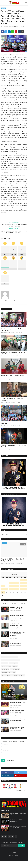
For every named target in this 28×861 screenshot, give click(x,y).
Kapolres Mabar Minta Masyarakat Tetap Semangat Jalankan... (17, 703)
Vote (3, 760)
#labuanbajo (4, 663)
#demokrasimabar (15, 660)
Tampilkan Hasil (10, 760)
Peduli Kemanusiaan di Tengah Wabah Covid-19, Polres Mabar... (17, 728)
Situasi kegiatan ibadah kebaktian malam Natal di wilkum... (18, 820)
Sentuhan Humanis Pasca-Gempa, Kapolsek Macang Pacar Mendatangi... (17, 634)
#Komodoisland (5, 669)
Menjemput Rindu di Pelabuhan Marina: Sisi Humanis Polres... (17, 616)
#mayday (15, 675)
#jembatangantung (13, 663)
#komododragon (13, 657)
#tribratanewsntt (5, 660)
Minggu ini (5, 603)
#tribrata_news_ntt (6, 672)
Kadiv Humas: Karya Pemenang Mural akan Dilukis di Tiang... (12, 329)
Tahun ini (23, 603)
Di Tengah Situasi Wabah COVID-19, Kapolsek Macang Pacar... (18, 711)
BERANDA (3, 8)
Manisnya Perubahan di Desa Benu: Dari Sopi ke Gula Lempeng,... (18, 814)
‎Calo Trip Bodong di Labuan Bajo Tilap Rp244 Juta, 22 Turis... (17, 624)
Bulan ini (14, 603)
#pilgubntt (15, 666)
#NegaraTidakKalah (15, 669)
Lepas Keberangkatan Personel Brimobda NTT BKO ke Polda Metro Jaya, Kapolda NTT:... (14, 231)
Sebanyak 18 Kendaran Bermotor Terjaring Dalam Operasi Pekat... (14, 446)
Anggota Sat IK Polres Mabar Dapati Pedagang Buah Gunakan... (12, 560)
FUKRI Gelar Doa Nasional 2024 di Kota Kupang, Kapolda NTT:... (18, 827)
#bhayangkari (5, 657)
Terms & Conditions (13, 855)
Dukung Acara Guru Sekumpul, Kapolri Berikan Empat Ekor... (13, 352)
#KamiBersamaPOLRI (6, 675)
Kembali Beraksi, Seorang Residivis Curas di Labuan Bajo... (12, 376)
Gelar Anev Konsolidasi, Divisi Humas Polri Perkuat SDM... (12, 399)
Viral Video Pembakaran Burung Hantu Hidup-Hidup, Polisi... (17, 608)
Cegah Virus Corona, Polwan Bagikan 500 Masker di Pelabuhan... (18, 719)
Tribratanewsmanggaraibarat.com (10, 54)
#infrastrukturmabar (6, 666)
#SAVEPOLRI (21, 675)
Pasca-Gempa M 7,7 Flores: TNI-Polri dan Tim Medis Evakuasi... (18, 642)
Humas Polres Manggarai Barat (10, 26)
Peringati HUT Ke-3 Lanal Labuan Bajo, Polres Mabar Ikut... (13, 422)
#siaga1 (13, 672)
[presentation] (21, 544)
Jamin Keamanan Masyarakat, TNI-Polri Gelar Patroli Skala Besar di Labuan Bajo (14, 225)
